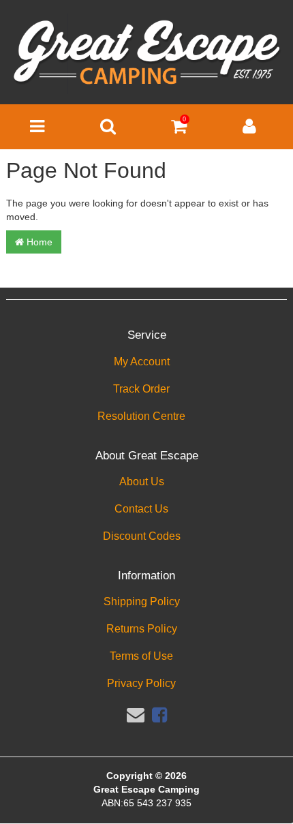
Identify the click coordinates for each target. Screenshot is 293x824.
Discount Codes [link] (142, 536)
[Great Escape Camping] (146, 53)
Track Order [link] (141, 389)
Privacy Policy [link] (141, 683)
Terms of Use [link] (141, 656)
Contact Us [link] (141, 509)
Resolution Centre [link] (141, 416)
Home (38, 241)
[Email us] (135, 715)
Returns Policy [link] (141, 629)
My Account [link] (142, 361)
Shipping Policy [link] (142, 601)
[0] (179, 129)
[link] (159, 715)
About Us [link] (141, 481)
